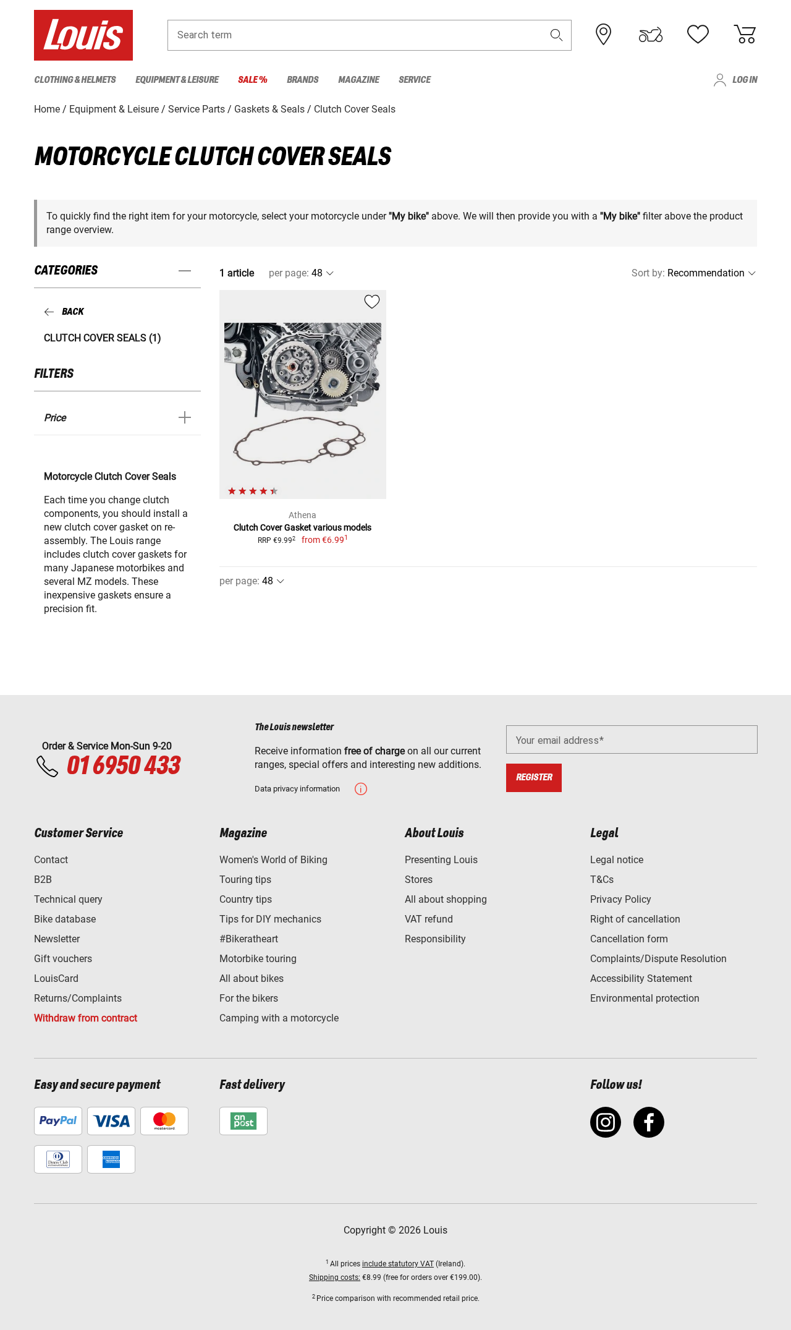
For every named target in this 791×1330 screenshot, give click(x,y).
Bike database (65, 919)
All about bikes (251, 978)
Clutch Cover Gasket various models (302, 527)
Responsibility (435, 939)
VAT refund (429, 919)
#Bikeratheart (248, 939)
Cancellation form (629, 939)
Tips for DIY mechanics (270, 919)
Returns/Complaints (78, 998)
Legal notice (616, 860)
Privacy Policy (620, 899)
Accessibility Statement (641, 978)
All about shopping (446, 899)
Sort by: (648, 273)
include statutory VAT (398, 1264)
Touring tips (245, 879)
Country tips (245, 899)
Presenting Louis (441, 860)
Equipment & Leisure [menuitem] (176, 80)
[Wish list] (697, 34)
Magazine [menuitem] (358, 80)
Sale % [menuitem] (252, 80)
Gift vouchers (63, 959)
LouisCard (56, 978)
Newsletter (57, 939)
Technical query (68, 899)
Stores (419, 879)
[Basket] (744, 34)
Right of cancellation (635, 919)
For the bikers (248, 998)
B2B (43, 879)
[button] (556, 35)
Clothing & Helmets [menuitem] (75, 80)
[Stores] (603, 34)
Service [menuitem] (414, 80)
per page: (289, 273)
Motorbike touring (258, 959)
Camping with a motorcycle (279, 1018)
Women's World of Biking (273, 860)
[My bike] (650, 34)
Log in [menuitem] (744, 80)
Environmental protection (645, 998)
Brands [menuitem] (302, 80)
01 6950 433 (122, 766)
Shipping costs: (334, 1277)
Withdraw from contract (85, 1018)
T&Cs (602, 879)
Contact (51, 860)
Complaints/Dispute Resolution (658, 959)
